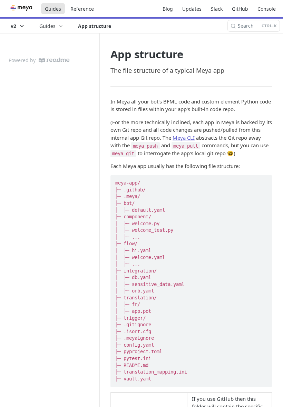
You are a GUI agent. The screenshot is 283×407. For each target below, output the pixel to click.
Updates (192, 9)
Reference (82, 9)
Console (266, 9)
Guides (53, 9)
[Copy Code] (263, 181)
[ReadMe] (54, 60)
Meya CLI (184, 137)
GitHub (240, 9)
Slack (217, 9)
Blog (168, 9)
